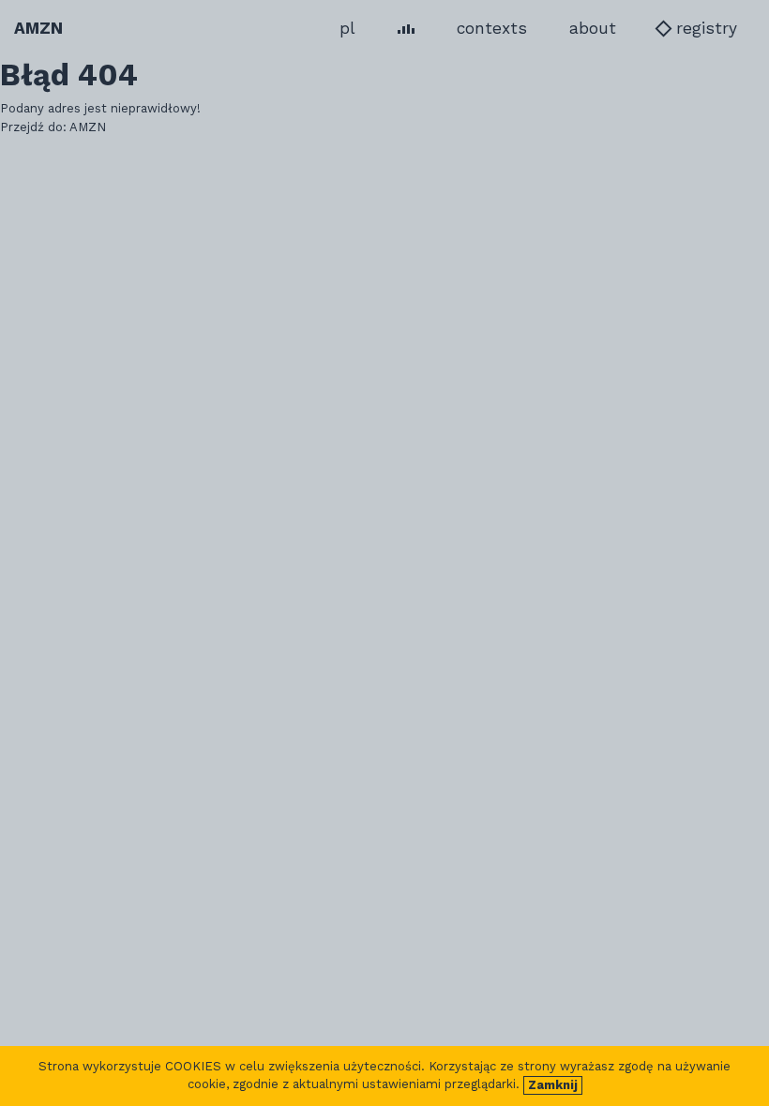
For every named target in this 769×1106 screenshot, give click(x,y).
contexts (492, 28)
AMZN (38, 28)
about (592, 28)
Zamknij (553, 1085)
